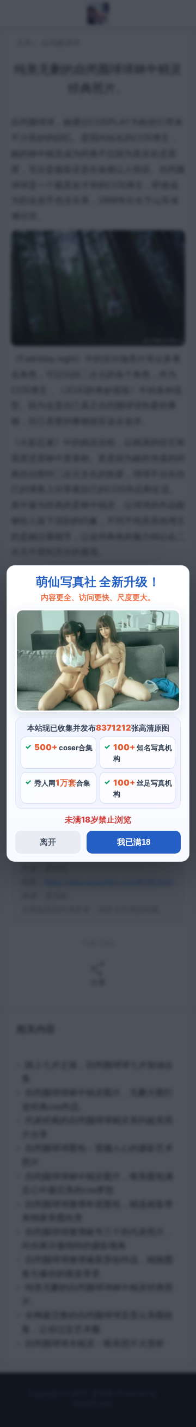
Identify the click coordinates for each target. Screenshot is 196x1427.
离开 (48, 842)
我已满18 (133, 842)
